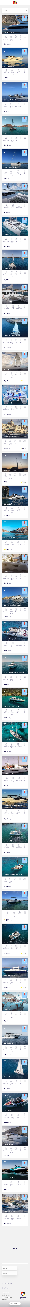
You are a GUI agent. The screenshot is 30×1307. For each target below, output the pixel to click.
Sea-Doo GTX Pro (10, 1178)
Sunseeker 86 (8, 1144)
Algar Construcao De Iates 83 (14, 672)
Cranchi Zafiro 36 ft (10, 504)
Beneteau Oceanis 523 (11, 437)
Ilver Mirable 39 (9, 32)
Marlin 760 (7, 908)
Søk (6, 10)
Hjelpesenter (5, 1293)
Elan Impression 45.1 (10, 167)
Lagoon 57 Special (10, 773)
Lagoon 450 (8, 234)
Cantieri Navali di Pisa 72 (12, 605)
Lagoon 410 (8, 942)
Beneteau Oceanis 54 (11, 470)
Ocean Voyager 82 (10, 639)
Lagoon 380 (8, 302)
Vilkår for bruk (6, 1295)
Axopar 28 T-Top (9, 1211)
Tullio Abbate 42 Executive (13, 538)
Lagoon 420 (8, 1009)
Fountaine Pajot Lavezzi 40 (13, 336)
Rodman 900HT (9, 66)
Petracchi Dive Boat (10, 976)
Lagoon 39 (7, 268)
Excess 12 (7, 133)
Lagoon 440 (8, 403)
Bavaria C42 (8, 1077)
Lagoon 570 (8, 841)
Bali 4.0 (6, 369)
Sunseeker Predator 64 (11, 706)
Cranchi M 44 (8, 1043)
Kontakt (4, 1299)
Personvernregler (7, 1297)
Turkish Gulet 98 (9, 740)
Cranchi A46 (8, 1110)
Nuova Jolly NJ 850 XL (11, 100)
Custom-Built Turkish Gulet (13, 875)
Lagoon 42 (7, 201)
